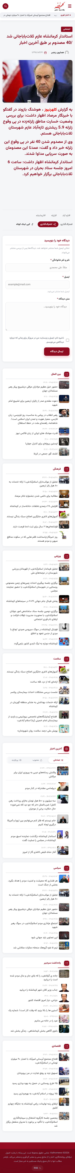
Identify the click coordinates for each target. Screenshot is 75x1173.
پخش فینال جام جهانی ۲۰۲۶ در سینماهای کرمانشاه (32, 601)
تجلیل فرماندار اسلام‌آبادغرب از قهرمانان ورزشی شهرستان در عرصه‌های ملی (35, 571)
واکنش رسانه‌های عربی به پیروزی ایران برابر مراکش (35, 774)
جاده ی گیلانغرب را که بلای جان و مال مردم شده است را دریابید (34, 978)
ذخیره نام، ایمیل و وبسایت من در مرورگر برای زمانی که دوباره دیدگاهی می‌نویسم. (37, 340)
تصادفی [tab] (56, 760)
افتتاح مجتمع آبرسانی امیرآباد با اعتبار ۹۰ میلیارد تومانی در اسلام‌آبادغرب (30, 15)
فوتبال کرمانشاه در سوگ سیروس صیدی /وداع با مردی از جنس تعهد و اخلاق (34, 631)
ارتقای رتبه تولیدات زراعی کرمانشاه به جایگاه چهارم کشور (33, 1106)
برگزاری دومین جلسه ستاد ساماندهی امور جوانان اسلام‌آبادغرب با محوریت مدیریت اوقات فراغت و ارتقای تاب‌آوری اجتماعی (34, 615)
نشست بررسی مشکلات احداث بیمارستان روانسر (34, 692)
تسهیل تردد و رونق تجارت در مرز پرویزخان (37, 1073)
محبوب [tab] (36, 760)
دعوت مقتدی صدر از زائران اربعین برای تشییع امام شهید (33, 403)
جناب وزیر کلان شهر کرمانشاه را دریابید (38, 990)
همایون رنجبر (57, 52)
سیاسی (57, 868)
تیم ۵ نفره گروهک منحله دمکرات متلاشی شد (35, 948)
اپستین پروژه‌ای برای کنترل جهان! (41, 444)
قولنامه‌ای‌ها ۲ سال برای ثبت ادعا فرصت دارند (35, 527)
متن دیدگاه (63, 299)
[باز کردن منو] (69, 6)
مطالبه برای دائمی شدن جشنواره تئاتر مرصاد (36, 496)
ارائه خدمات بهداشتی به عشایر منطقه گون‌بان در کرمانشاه (34, 704)
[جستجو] (5, 6)
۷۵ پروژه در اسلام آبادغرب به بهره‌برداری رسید (35, 1094)
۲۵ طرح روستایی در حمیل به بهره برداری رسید (35, 1083)
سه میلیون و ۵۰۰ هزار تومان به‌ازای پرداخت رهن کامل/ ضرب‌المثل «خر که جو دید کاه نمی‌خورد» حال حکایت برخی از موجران (32, 805)
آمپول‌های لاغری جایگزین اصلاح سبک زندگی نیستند (32, 516)
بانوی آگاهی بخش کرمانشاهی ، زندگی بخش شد (34, 1031)
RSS (36, 1168)
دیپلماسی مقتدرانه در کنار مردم (40, 788)
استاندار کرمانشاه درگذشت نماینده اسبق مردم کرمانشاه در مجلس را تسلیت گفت (33, 838)
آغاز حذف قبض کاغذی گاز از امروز (39, 852)
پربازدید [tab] (15, 760)
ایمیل (66, 277)
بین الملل (56, 374)
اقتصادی (56, 1046)
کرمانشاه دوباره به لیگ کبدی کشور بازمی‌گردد (36, 644)
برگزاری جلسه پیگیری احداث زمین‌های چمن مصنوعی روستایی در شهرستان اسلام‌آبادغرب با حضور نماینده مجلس (32, 587)
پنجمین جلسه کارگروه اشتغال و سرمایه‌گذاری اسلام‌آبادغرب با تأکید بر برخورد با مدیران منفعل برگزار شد (32, 1122)
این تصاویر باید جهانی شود (44, 937)
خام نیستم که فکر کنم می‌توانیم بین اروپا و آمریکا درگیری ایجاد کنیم (31, 822)
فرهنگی (57, 469)
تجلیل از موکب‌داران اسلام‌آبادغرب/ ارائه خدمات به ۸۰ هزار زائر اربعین (33, 484)
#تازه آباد (66, 215)
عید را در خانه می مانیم (46, 1021)
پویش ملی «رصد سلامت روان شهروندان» (37, 731)
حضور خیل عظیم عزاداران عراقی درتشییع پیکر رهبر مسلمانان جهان (33, 389)
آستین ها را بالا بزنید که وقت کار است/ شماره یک (33, 1010)
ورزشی (57, 556)
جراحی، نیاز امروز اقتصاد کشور (43, 1000)
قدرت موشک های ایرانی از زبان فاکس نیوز (37, 433)
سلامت (57, 659)
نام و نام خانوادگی (60, 260)
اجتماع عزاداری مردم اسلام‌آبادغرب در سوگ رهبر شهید (34, 925)
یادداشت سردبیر (52, 963)
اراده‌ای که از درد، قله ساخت (44, 682)
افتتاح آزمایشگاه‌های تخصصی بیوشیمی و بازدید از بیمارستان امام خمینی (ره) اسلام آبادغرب (33, 719)
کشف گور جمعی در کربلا (46, 454)
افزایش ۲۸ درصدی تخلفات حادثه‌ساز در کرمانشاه (34, 506)
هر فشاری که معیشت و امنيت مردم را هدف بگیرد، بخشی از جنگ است (33, 883)
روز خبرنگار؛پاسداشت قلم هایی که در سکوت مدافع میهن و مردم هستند (32, 539)
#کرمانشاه (41, 215)
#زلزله (54, 215)
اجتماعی (66, 29)
